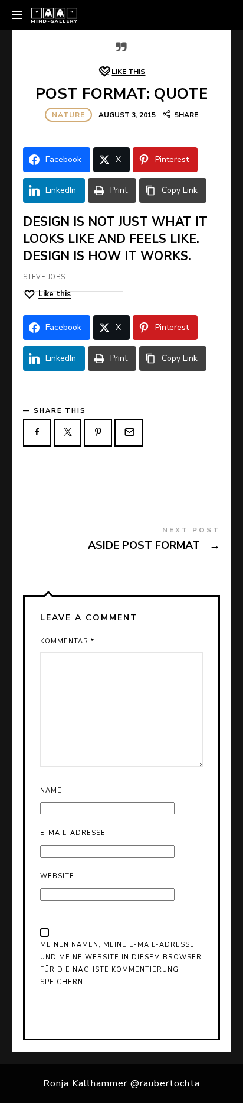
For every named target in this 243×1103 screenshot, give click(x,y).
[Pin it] (98, 433)
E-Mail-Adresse (73, 833)
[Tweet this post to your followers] (68, 433)
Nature (68, 114)
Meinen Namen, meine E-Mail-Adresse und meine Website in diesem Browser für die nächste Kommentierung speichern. (121, 963)
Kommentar (67, 641)
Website (57, 876)
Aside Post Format (121, 541)
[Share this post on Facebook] (37, 433)
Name (51, 790)
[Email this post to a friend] (128, 433)
